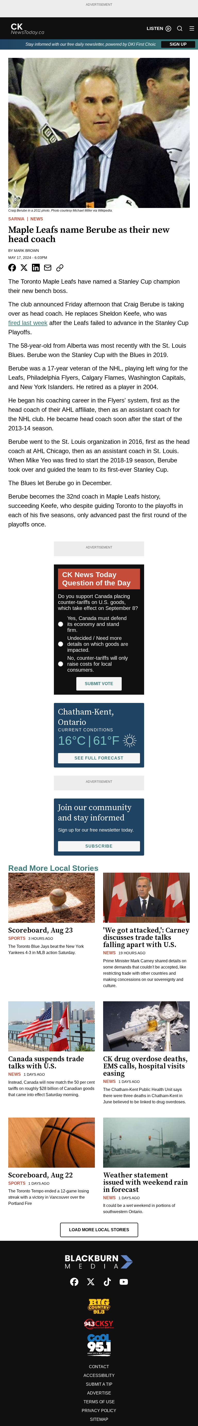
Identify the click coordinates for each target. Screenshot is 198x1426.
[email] (48, 268)
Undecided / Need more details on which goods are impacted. (97, 644)
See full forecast (99, 758)
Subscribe (99, 846)
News (36, 219)
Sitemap (99, 1419)
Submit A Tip (99, 1384)
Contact (99, 1367)
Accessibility (99, 1375)
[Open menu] (191, 28)
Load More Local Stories (99, 1230)
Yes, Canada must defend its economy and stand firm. (97, 624)
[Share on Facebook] (12, 268)
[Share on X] (24, 268)
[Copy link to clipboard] (60, 268)
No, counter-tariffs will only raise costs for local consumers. (97, 664)
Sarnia (16, 219)
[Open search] (179, 28)
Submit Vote (99, 683)
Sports (17, 938)
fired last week (27, 322)
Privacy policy (99, 1410)
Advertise (99, 1393)
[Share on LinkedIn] (36, 268)
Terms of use (99, 1402)
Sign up (178, 44)
